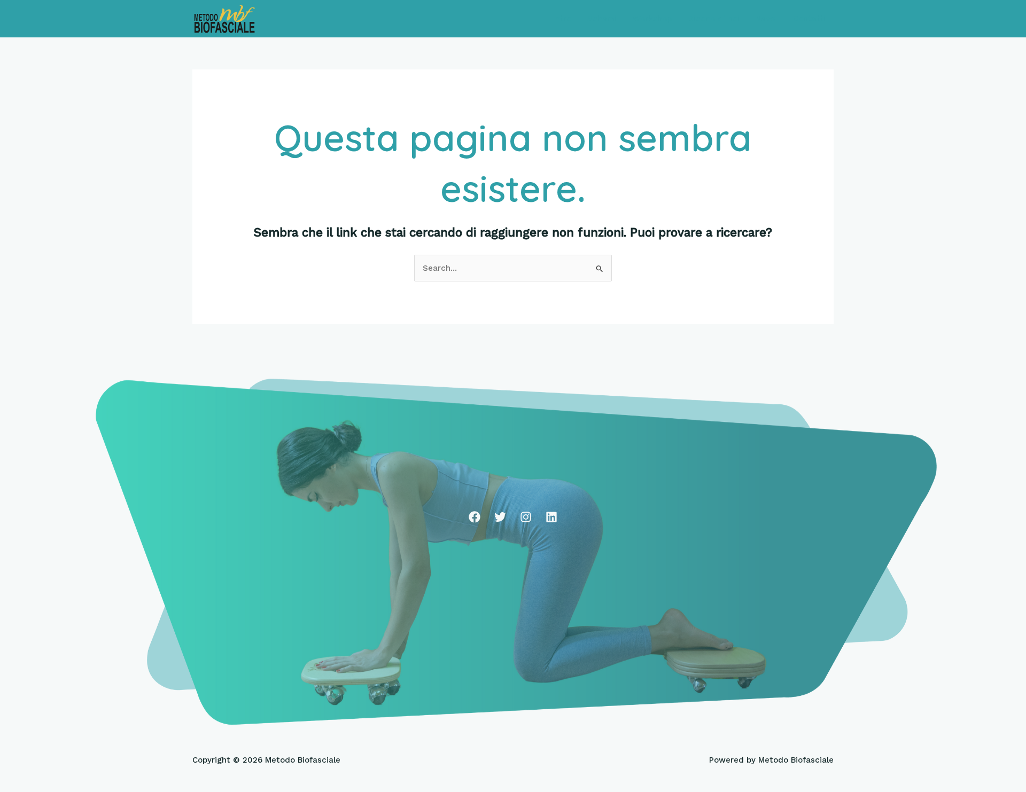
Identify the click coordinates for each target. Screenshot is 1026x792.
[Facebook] (474, 517)
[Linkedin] (551, 517)
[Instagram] (526, 517)
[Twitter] (500, 517)
